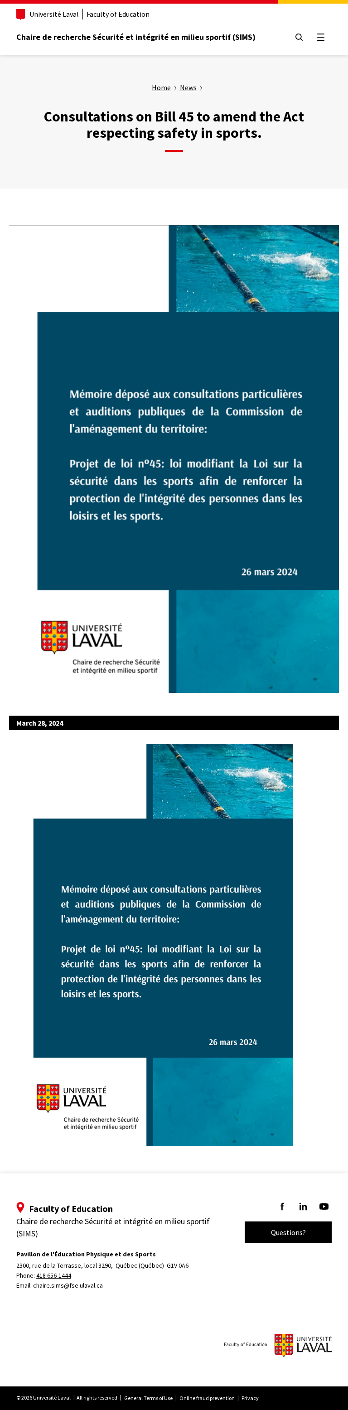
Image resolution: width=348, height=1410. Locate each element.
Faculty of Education (118, 14)
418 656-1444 (53, 1275)
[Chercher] (299, 37)
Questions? (288, 1232)
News (188, 87)
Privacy (250, 1398)
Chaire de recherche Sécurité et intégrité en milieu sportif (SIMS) (136, 37)
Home (161, 87)
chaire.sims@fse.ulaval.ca (68, 1285)
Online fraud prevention (207, 1398)
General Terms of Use (148, 1398)
